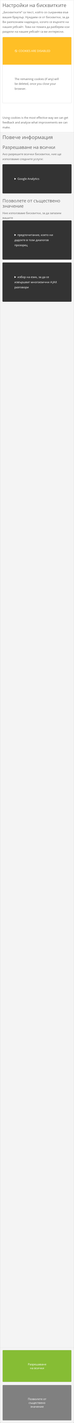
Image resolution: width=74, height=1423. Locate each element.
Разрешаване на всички (37, 1366)
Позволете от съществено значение (37, 1402)
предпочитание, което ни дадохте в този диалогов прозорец (33, 240)
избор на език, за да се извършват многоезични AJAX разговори (35, 282)
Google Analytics (28, 179)
